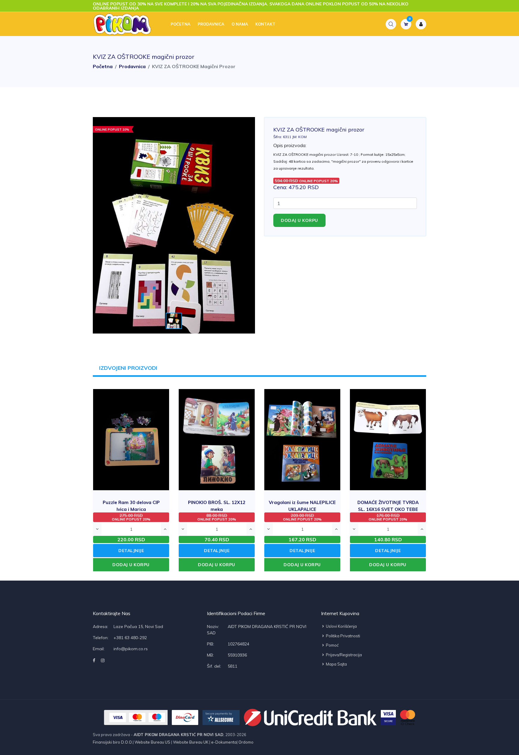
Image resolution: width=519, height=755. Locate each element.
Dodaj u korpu (299, 220)
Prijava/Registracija (343, 654)
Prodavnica (211, 24)
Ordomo (245, 742)
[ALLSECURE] (220, 717)
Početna (180, 24)
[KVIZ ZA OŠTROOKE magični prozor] (174, 225)
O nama (240, 24)
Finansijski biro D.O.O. (113, 742)
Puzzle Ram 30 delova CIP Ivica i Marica (131, 509)
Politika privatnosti (342, 635)
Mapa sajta (336, 664)
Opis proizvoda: (289, 145)
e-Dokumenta (223, 742)
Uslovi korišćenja (341, 626)
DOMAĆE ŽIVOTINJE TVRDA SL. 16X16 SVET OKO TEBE (388, 509)
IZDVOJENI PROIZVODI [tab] (128, 367)
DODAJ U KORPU (131, 564)
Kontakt (265, 24)
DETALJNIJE (131, 550)
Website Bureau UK (190, 742)
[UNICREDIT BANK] (310, 717)
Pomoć (331, 645)
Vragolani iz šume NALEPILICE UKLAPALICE (302, 509)
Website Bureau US (152, 742)
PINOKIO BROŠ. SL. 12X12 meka (216, 509)
